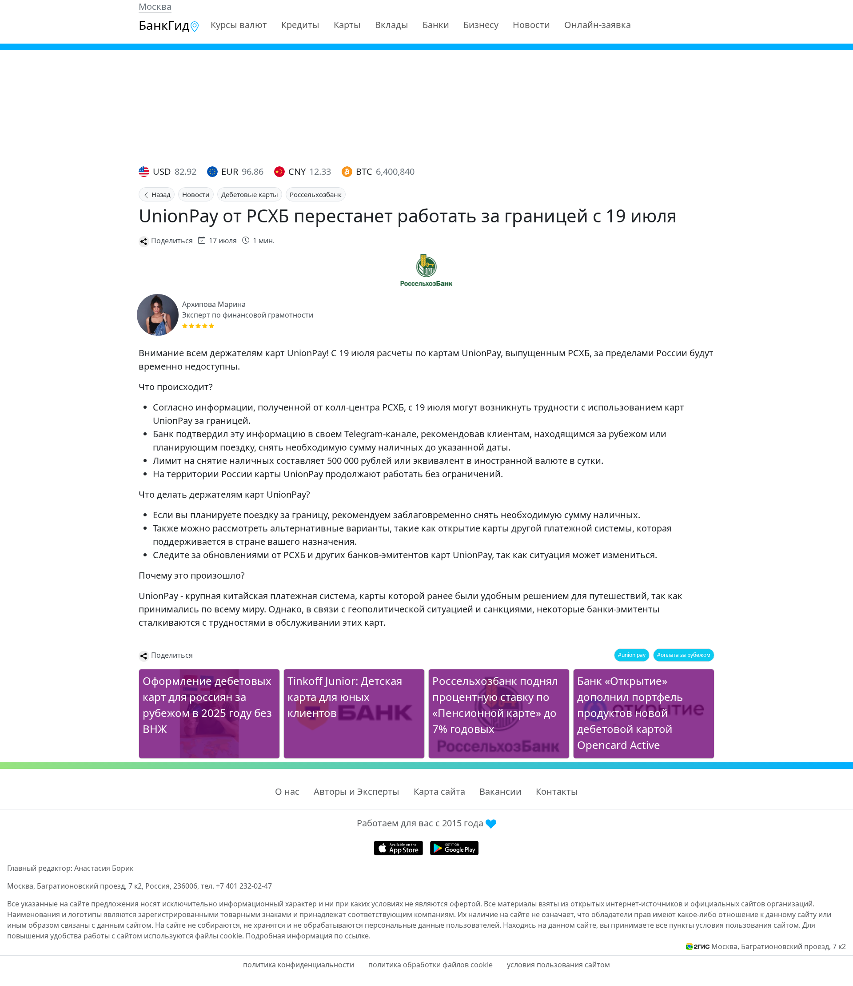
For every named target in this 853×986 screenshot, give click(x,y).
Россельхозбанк (316, 194)
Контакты (557, 791)
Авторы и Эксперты (356, 791)
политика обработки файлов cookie (430, 965)
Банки (436, 25)
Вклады (391, 25)
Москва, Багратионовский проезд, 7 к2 (778, 946)
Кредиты (300, 25)
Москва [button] (155, 6)
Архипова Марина (214, 304)
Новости (531, 25)
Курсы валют (239, 25)
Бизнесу (480, 25)
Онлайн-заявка (597, 25)
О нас (287, 791)
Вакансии (500, 791)
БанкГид (164, 24)
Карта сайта (439, 791)
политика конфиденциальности (298, 965)
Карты (347, 25)
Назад (160, 194)
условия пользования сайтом (558, 965)
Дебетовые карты (249, 194)
